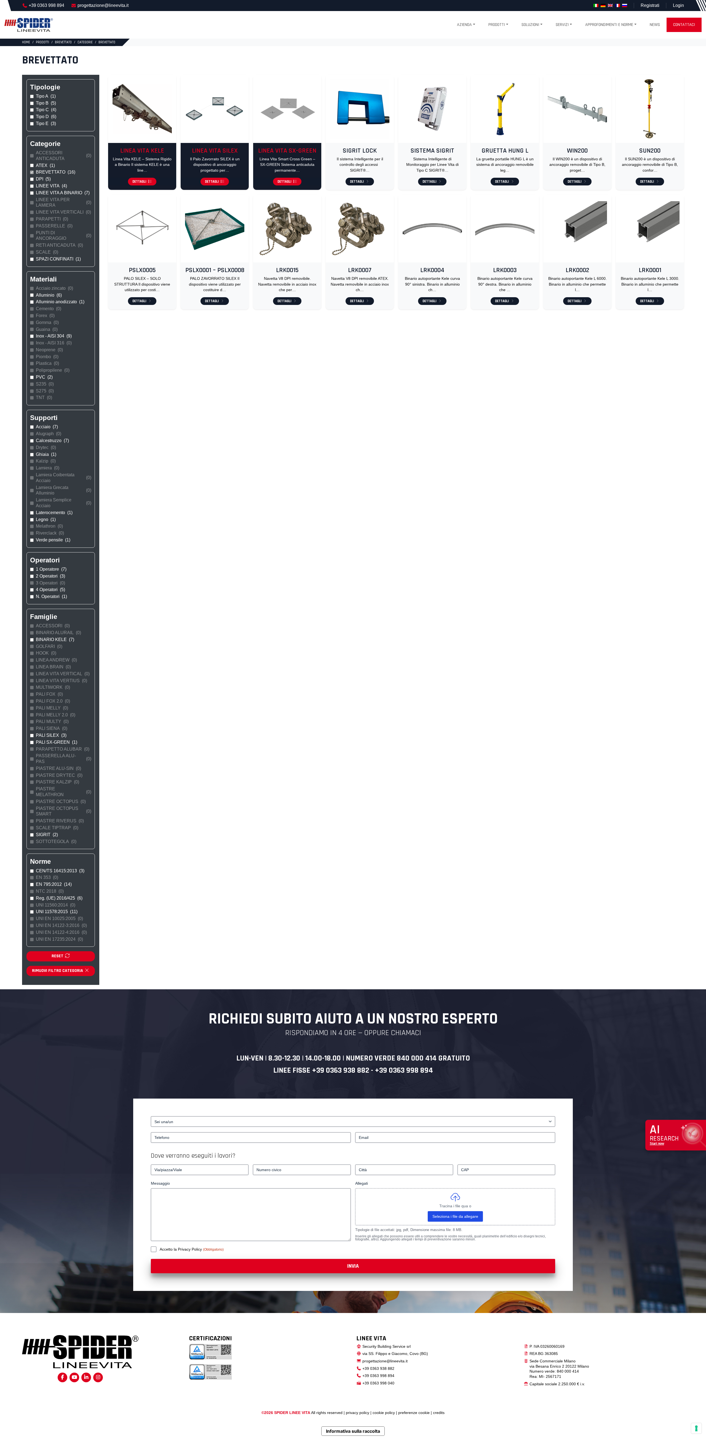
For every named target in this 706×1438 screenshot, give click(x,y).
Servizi (562, 25)
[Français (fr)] (617, 5)
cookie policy (384, 1412)
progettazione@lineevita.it (103, 5)
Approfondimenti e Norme (609, 25)
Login (678, 5)
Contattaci (684, 25)
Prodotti (496, 25)
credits (439, 1412)
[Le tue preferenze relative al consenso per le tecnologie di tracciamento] (696, 1428)
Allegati (361, 1183)
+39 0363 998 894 (46, 5)
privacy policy (357, 1412)
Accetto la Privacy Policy (181, 1249)
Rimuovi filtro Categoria (58, 971)
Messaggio (160, 1183)
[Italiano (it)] (595, 5)
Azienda (464, 25)
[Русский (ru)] (624, 5)
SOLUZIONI (530, 25)
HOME (26, 42)
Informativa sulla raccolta (353, 1431)
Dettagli (139, 181)
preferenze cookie (414, 1412)
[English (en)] (610, 5)
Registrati (650, 5)
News (655, 25)
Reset (58, 956)
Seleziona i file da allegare (455, 1216)
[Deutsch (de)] (603, 5)
